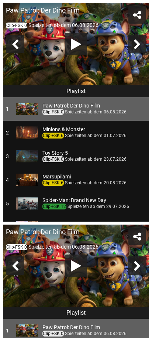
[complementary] (76, 169)
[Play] (76, 169)
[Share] (140, 12)
